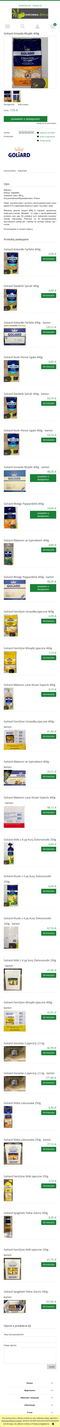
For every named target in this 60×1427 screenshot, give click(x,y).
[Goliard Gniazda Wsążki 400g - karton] (17, 481)
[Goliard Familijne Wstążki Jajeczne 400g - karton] (17, 1021)
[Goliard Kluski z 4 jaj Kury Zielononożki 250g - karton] (17, 938)
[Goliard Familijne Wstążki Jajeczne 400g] (17, 662)
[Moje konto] (37, 26)
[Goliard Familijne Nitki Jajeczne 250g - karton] (17, 1269)
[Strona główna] (30, 13)
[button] (7, 26)
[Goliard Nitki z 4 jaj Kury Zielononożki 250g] (17, 853)
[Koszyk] (52, 26)
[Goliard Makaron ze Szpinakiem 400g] (17, 554)
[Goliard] (19, 153)
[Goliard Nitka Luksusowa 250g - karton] (17, 1154)
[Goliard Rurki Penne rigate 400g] (17, 371)
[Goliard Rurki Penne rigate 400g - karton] (17, 444)
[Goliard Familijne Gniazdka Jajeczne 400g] (17, 625)
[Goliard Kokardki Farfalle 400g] (17, 263)
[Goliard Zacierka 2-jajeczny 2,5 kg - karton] (17, 1083)
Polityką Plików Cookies (11, 1420)
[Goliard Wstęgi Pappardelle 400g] (17, 518)
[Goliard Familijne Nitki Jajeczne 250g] (17, 1190)
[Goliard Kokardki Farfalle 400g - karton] (17, 335)
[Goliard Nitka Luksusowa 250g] (17, 1117)
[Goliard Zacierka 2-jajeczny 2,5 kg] (17, 1053)
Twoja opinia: (10, 1345)
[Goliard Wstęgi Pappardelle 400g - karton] (17, 590)
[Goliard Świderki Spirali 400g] (17, 300)
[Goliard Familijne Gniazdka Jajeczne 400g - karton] (17, 740)
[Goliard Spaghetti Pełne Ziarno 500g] (17, 1227)
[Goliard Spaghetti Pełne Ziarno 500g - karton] (17, 1306)
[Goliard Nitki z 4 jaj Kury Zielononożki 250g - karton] (17, 980)
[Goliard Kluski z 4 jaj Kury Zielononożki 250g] (17, 895)
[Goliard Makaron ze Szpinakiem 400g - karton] (17, 778)
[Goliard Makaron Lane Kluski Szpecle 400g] (17, 699)
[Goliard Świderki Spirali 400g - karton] (17, 408)
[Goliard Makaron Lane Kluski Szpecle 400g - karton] (17, 817)
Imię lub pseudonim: (14, 1334)
